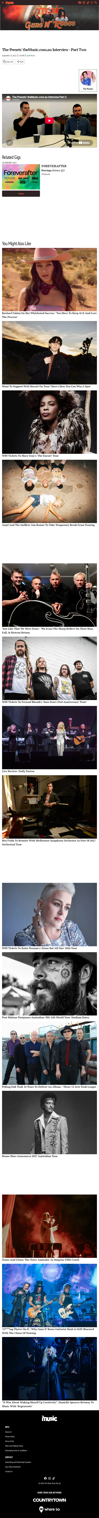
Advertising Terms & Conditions (16, 1450)
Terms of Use (9, 1441)
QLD (63, 170)
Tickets (21, 193)
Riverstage (46, 170)
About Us (8, 1432)
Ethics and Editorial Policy (14, 1446)
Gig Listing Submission (13, 1467)
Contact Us (9, 1471)
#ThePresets (46, 174)
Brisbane (56, 170)
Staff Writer (31, 55)
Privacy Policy (10, 1436)
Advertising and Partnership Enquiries (18, 1462)
